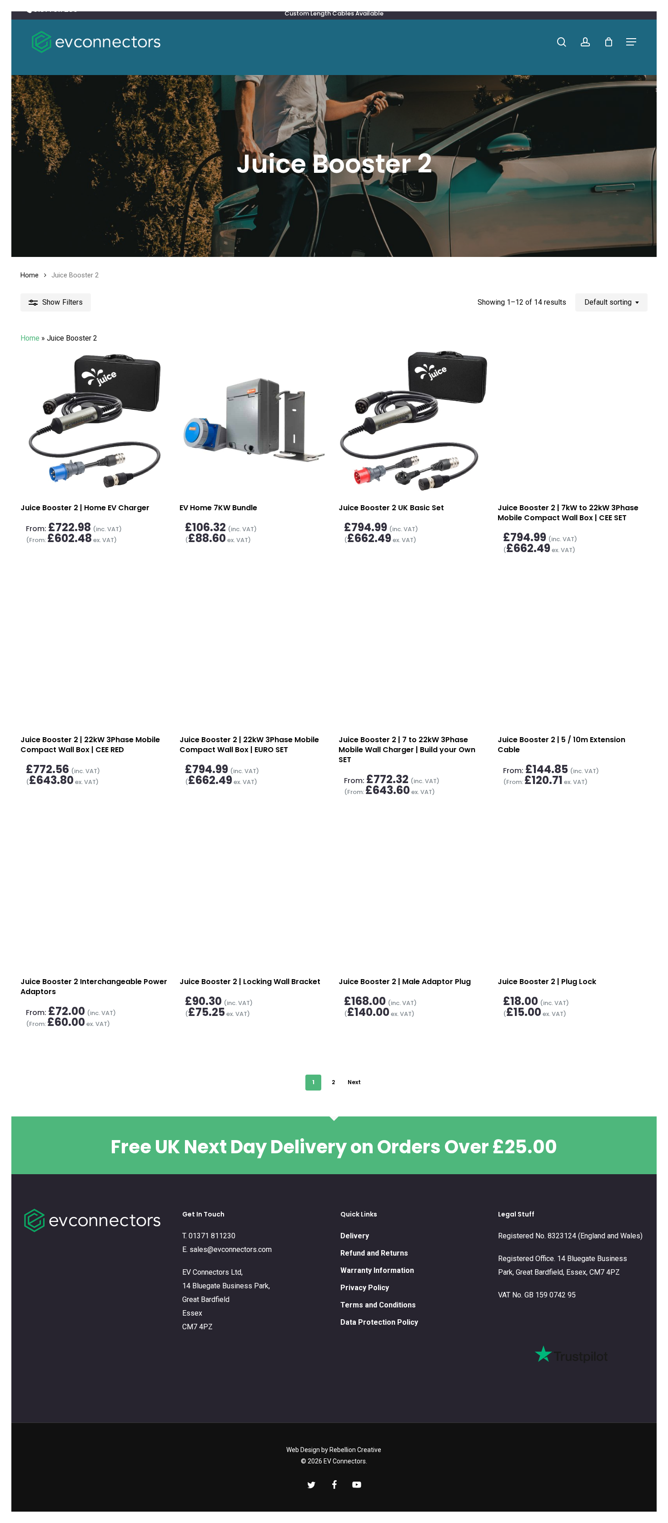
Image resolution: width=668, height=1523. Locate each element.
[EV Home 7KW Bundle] (254, 420)
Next (354, 1082)
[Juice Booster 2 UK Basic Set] (413, 420)
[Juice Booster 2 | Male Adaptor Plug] (413, 894)
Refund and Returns (374, 1253)
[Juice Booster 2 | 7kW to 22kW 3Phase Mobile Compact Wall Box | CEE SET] (572, 420)
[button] (631, 42)
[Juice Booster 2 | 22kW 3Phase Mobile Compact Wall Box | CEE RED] (95, 652)
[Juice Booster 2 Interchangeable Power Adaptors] (95, 894)
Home (29, 275)
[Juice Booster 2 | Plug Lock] (572, 894)
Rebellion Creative (355, 1449)
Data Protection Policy (379, 1322)
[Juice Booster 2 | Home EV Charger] (95, 420)
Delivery (354, 1235)
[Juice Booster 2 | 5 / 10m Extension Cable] (572, 652)
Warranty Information (377, 1270)
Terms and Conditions (378, 1305)
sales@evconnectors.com (230, 1249)
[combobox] (611, 302)
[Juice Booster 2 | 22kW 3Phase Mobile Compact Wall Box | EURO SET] (254, 652)
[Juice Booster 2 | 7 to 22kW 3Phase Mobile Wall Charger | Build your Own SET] (413, 652)
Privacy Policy (364, 1287)
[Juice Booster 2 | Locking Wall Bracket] (254, 894)
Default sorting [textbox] (608, 302)
